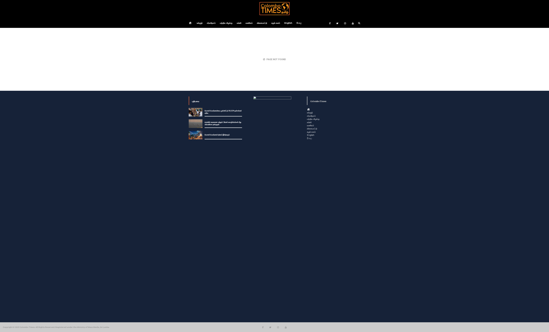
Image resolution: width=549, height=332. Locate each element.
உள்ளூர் (200, 23)
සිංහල (299, 23)
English (288, 23)
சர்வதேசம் (211, 23)
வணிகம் (249, 23)
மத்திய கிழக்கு (226, 23)
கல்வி (239, 23)
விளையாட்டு (262, 23)
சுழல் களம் (275, 23)
